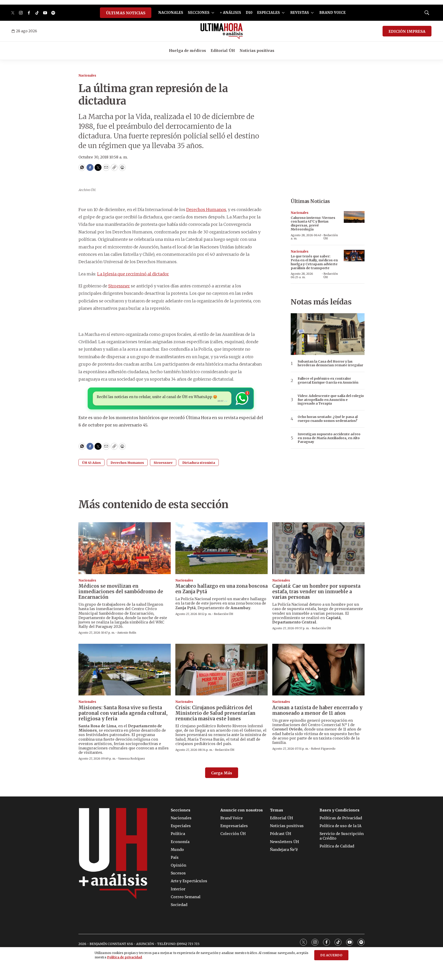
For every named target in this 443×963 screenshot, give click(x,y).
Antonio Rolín (126, 632)
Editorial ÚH (223, 50)
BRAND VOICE (332, 12)
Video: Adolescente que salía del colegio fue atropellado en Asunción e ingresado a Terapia (331, 399)
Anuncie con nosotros (241, 810)
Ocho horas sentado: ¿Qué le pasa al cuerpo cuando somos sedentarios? (328, 419)
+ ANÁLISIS (230, 12)
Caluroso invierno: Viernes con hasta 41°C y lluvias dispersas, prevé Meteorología (313, 223)
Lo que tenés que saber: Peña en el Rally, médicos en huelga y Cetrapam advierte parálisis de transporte (314, 262)
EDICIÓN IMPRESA (407, 31)
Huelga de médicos (187, 50)
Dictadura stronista (198, 463)
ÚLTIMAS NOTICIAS (125, 13)
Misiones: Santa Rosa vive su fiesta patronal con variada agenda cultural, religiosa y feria (123, 713)
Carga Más (221, 773)
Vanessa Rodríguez (131, 758)
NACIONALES (170, 12)
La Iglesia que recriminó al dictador (133, 274)
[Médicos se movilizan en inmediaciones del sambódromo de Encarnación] (124, 548)
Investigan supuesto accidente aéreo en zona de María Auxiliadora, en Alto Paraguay (329, 438)
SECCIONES (199, 12)
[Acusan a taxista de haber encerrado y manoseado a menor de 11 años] (318, 670)
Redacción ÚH (330, 236)
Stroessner (119, 286)
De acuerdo (331, 955)
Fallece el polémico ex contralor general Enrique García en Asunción (328, 381)
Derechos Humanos (206, 209)
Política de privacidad (124, 957)
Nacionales (87, 76)
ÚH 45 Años (91, 463)
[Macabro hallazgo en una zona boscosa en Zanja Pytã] (221, 548)
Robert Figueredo (323, 748)
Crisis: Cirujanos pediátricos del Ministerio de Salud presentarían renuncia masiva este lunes (215, 713)
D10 (249, 12)
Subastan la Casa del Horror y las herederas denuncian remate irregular (330, 363)
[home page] (222, 31)
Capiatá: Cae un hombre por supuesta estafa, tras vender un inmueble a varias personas (316, 591)
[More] (213, 12)
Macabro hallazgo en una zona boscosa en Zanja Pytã (221, 588)
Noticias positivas (256, 50)
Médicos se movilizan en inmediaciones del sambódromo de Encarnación (120, 591)
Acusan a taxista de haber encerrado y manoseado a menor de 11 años (317, 710)
